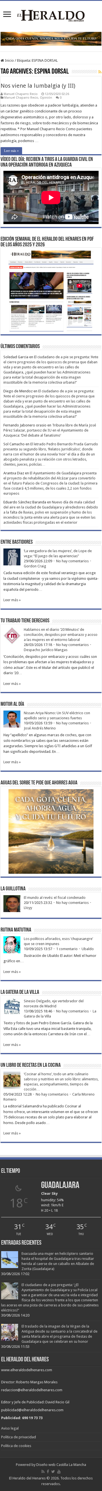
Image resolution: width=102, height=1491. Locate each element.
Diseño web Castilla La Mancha (61, 1465)
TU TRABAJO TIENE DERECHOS (25, 621)
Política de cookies (16, 1446)
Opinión (46, 97)
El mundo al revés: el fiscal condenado (55, 897)
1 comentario (67, 949)
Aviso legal (10, 1428)
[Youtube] (59, 1471)
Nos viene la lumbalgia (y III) (38, 85)
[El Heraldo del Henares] (51, 15)
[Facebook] (48, 1471)
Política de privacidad (18, 1437)
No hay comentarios (72, 561)
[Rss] (43, 1471)
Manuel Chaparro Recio (21, 94)
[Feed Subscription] (99, 72)
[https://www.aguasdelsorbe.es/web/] (51, 38)
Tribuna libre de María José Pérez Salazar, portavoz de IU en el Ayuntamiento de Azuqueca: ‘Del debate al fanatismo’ (49, 430)
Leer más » (11, 151)
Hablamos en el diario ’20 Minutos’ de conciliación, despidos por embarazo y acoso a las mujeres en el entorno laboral (60, 634)
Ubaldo (88, 949)
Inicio (9, 60)
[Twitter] (53, 1471)
